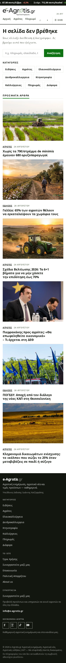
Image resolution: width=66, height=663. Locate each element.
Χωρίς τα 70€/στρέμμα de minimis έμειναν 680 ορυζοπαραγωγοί (28, 153)
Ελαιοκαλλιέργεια (50, 69)
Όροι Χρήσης (10, 559)
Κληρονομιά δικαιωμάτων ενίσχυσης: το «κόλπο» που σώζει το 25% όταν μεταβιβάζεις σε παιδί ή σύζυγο (31, 458)
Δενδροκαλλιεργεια (17, 77)
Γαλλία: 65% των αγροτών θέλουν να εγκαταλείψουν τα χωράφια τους (30, 212)
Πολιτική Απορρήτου (14, 576)
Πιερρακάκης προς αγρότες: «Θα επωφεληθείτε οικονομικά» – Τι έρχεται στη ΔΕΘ (27, 336)
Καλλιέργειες (13, 85)
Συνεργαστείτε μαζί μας (16, 564)
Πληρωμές (31, 18)
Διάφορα (52, 85)
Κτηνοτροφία (44, 77)
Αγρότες (18, 18)
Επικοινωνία (10, 570)
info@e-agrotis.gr (13, 611)
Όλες (59, 20)
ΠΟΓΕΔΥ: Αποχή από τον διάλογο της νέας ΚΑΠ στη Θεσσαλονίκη (27, 397)
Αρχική (7, 18)
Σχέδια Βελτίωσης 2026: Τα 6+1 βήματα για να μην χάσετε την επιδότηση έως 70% (26, 273)
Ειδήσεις (10, 69)
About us (8, 581)
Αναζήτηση (53, 53)
